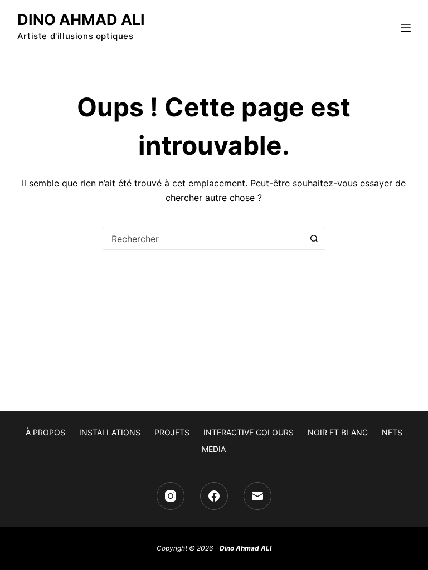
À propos (45, 432)
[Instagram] (170, 496)
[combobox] (203, 239)
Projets (171, 432)
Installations (109, 432)
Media (214, 449)
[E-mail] (257, 496)
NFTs (392, 432)
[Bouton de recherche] (314, 238)
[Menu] (406, 28)
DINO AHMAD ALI (81, 20)
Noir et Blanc (338, 432)
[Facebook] (214, 496)
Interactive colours (248, 432)
